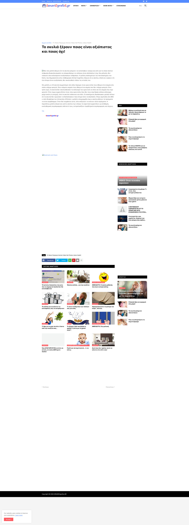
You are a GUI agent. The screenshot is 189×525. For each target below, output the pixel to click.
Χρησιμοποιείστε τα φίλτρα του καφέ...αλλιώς (103, 307)
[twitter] (146, 1)
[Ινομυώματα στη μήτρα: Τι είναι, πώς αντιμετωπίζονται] (122, 191)
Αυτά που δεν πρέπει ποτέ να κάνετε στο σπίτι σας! (102, 349)
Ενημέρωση (94, 5)
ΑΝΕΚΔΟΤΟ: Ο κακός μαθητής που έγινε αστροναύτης (102, 286)
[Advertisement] (94, 25)
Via (43, 111)
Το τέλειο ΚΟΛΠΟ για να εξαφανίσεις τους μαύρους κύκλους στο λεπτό (138, 147)
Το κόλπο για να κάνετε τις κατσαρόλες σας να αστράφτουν (53, 307)
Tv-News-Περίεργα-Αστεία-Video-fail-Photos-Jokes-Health (72, 43)
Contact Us (66, 1)
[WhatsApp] (70, 260)
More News (107, 5)
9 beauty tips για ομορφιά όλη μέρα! (137, 120)
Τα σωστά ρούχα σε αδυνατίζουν (135, 129)
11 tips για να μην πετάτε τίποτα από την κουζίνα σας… (53, 327)
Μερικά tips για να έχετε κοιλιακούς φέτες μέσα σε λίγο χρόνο (138, 199)
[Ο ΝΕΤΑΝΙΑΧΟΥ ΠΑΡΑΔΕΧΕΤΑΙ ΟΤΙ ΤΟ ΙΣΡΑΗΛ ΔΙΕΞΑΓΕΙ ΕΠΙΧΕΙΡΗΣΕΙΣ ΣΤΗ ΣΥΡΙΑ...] (122, 209)
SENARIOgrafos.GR (60, 494)
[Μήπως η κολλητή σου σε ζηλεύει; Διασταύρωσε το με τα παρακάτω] (122, 113)
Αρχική (75, 5)
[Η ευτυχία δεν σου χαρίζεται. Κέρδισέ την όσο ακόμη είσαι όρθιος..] (122, 219)
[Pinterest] (73, 260)
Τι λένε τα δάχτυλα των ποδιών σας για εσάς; (78, 307)
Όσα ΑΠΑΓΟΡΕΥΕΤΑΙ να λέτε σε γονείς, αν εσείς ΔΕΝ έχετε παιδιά (52, 349)
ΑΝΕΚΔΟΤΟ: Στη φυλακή (100, 326)
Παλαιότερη (110, 387)
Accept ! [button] (8, 519)
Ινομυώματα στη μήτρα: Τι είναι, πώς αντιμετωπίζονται (138, 190)
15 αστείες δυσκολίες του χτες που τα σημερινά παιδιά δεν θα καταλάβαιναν (52, 286)
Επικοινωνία (121, 5)
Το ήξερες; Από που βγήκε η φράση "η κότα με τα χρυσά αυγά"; (76, 328)
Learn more (18, 515)
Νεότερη (46, 387)
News (83, 5)
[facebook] (143, 1)
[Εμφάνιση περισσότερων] (81, 260)
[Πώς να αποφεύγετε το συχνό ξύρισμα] (122, 139)
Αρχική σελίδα (46, 43)
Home (43, 1)
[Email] (77, 260)
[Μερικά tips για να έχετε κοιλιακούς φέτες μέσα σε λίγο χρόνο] (122, 200)
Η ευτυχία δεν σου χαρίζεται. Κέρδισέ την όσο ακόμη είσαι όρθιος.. (137, 218)
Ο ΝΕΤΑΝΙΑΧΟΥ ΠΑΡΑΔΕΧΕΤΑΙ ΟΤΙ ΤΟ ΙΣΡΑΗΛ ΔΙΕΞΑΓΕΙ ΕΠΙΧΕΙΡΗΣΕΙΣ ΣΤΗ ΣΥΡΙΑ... (138, 209)
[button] (140, 6)
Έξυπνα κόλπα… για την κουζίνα (78, 285)
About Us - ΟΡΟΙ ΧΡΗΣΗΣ (54, 1)
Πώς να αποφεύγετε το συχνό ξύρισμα (137, 138)
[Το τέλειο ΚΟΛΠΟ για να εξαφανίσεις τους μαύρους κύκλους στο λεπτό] (122, 148)
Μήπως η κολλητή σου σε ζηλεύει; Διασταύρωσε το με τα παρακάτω (137, 112)
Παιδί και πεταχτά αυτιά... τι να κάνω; (78, 349)
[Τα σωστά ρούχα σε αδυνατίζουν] (122, 130)
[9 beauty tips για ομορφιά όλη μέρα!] (122, 121)
